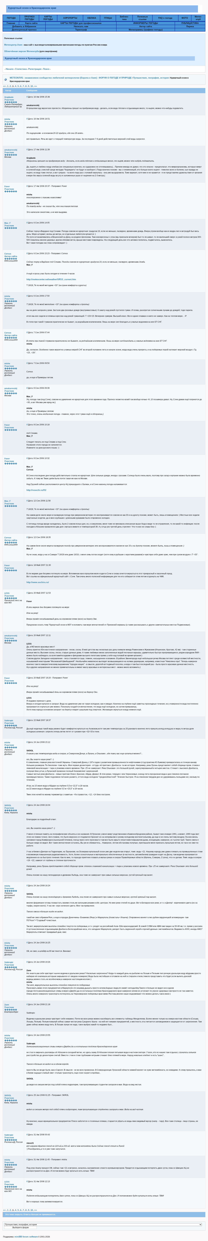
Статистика (21, 69)
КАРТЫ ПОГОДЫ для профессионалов (80, 23)
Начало (9, 69)
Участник (9, 100)
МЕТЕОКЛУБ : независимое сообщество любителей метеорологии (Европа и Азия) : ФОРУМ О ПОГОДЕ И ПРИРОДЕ (71, 78)
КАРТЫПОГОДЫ (48, 17)
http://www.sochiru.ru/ (37, 582)
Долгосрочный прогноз (24, 29)
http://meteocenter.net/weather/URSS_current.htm (51, 279)
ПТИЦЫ (108, 18)
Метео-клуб (198, 17)
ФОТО (185, 18)
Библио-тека (124, 17)
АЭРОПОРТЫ (70, 18)
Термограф (81, 29)
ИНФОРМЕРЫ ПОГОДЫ (145, 23)
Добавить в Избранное (24, 26)
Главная (11, 23)
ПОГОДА (11, 18)
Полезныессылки (142, 17)
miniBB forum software (26, 1236)
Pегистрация (34, 69)
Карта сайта (31, 23)
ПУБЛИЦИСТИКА (190, 23)
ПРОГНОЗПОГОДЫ (29, 17)
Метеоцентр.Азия (13, 45)
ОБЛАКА (91, 18)
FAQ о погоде (165, 18)
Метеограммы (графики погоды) (145, 29)
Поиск (46, 69)
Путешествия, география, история (151, 78)
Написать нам (81, 26)
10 (32, 86)
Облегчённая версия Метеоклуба (21, 51)
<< (4, 86)
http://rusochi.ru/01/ (36, 490)
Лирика (190, 26)
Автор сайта (145, 26)
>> (35, 86)
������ (10, 102)
